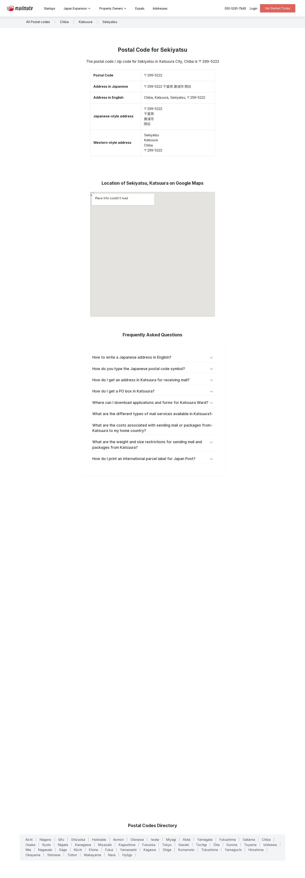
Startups (49, 8)
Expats (139, 8)
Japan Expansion (75, 8)
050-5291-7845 (235, 8)
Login (253, 8)
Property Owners (111, 8)
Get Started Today (277, 8)
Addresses (160, 8)
